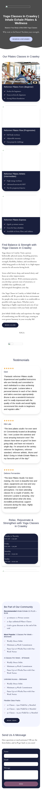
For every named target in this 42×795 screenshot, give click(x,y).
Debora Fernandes (12, 473)
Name (6, 752)
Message (7, 768)
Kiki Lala (7, 424)
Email (6, 760)
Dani (6, 372)
